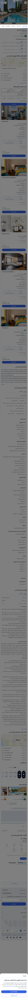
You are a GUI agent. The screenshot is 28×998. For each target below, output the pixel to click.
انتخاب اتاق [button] (19, 26)
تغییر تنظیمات (14, 995)
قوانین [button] (3, 26)
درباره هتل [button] (13, 26)
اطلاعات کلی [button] (24, 26)
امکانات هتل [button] (8, 26)
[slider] (14, 973)
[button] (14, 499)
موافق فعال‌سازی (13, 991)
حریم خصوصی (12, 986)
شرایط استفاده (6, 986)
